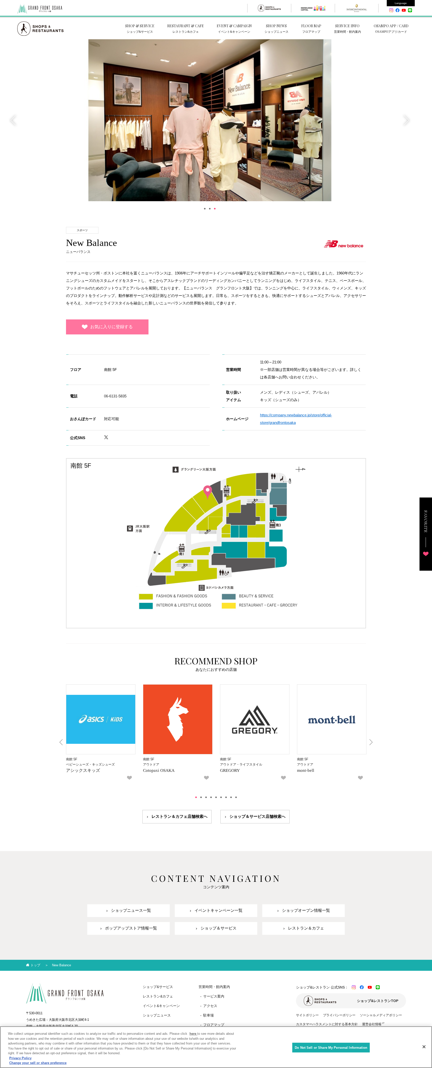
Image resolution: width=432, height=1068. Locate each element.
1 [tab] (205, 209)
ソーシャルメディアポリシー (381, 1015)
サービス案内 (213, 996)
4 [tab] (211, 797)
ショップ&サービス (158, 987)
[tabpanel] (210, 120)
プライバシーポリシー (339, 1015)
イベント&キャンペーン (161, 1006)
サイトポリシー (307, 1015)
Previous (13, 120)
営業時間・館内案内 (214, 987)
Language (401, 3)
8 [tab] (231, 797)
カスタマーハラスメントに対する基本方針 (327, 1024)
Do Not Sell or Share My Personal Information (331, 1047)
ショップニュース (157, 1015)
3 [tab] (215, 209)
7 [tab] (226, 797)
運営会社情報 (372, 1024)
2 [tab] (210, 209)
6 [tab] (221, 797)
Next (406, 120)
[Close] (424, 1046)
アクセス (210, 1006)
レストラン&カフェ (158, 996)
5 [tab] (216, 797)
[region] (216, 1047)
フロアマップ (213, 1025)
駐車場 (208, 1015)
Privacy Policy (20, 1058)
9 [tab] (236, 797)
